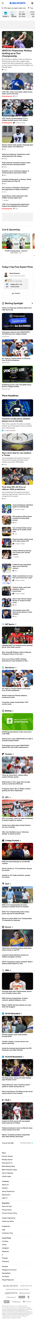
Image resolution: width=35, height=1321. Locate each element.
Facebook (5, 1257)
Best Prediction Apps (9, 1175)
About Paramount (8, 1197)
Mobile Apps (6, 1182)
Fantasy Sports (7, 1165)
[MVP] (7, 1307)
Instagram (5, 1254)
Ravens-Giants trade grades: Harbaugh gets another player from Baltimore (17, 138)
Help (3, 1235)
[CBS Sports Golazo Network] (17, 1295)
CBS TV (4, 1204)
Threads (5, 1264)
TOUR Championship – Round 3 (16, 247)
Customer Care (7, 1239)
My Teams (5, 1282)
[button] (2, 3)
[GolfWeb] (27, 1307)
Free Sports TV (7, 1169)
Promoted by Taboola (25, 1148)
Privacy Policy (7, 1215)
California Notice (8, 1227)
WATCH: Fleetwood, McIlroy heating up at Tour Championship (17, 50)
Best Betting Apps (8, 1172)
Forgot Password (8, 1286)
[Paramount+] (11, 1302)
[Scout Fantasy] (16, 1307)
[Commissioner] (23, 1302)
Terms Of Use (7, 1212)
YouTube (5, 1247)
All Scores (13, 14)
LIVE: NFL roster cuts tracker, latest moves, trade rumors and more (17, 85)
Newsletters (6, 1279)
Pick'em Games (7, 1162)
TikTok (4, 1250)
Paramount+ (6, 1200)
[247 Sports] (11, 1298)
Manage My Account (9, 1276)
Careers (4, 1194)
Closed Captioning (8, 1224)
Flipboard (5, 1267)
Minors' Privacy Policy (9, 1219)
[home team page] (7, 284)
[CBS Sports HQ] (26, 1291)
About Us (5, 1190)
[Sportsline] (25, 1298)
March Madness (7, 1179)
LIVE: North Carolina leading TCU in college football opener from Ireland (17, 111)
